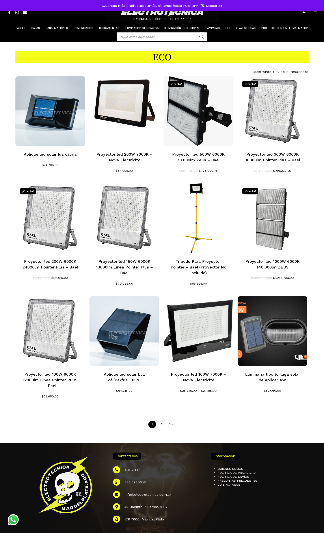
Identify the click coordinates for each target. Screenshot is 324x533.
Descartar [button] (214, 6)
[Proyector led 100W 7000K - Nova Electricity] (198, 331)
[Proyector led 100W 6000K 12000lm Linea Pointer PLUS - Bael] (50, 331)
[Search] (201, 36)
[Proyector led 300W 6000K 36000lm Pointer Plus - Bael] (272, 111)
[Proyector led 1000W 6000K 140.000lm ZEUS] (272, 218)
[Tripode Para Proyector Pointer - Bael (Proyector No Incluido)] (198, 218)
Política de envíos (233, 476)
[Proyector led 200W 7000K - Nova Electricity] (124, 111)
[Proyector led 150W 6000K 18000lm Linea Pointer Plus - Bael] (124, 218)
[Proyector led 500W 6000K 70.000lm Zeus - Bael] (198, 111)
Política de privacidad (237, 472)
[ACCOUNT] (304, 12)
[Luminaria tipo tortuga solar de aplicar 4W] (272, 331)
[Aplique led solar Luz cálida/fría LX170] (124, 331)
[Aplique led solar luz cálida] (50, 111)
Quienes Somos (230, 468)
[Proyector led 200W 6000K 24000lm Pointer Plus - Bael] (50, 218)
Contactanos (229, 484)
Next (172, 424)
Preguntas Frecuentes (237, 480)
